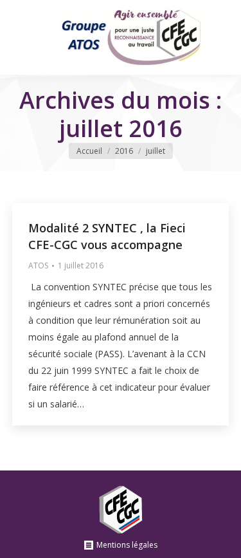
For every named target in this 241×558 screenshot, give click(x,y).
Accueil (89, 150)
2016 (124, 150)
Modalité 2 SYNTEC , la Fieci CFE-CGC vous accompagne (107, 236)
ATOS (38, 265)
